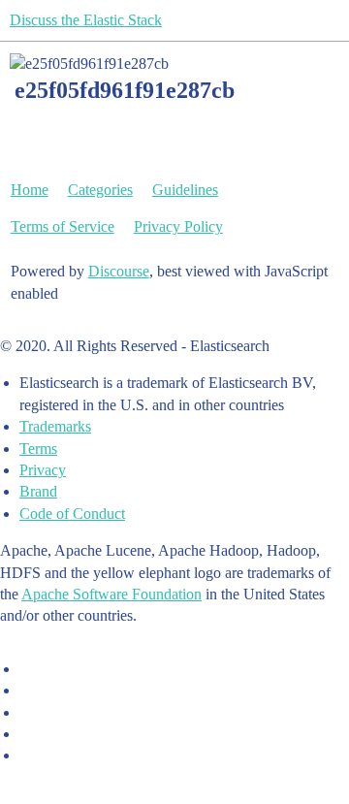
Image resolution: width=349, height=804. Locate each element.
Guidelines (185, 189)
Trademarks (55, 426)
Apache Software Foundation (111, 594)
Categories (100, 189)
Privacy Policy (178, 226)
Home (29, 189)
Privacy (42, 470)
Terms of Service (62, 226)
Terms (38, 448)
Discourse (118, 271)
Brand (38, 491)
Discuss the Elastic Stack (86, 20)
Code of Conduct (72, 513)
